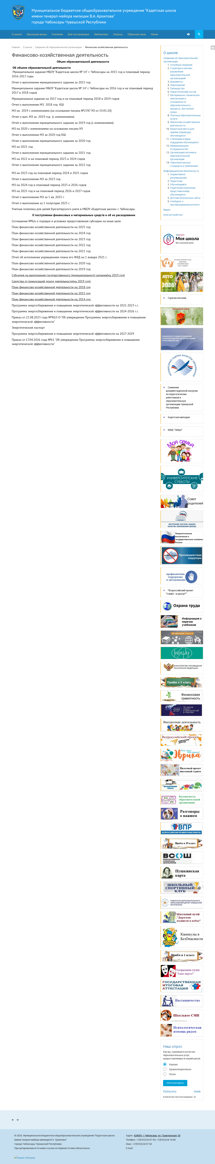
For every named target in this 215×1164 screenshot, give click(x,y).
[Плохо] (165, 1074)
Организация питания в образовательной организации (183, 156)
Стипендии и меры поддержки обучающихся (184, 140)
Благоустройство (173, 214)
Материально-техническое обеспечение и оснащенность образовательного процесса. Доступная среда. (185, 103)
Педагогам (176, 181)
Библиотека (101, 34)
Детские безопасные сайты (185, 197)
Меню (154, 34)
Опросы (118, 34)
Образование (177, 85)
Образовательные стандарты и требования (184, 164)
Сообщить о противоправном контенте (185, 203)
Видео (166, 209)
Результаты (169, 1091)
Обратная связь (137, 34)
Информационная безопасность (181, 170)
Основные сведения (181, 64)
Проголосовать (175, 1083)
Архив (197, 1091)
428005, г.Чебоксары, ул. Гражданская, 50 (157, 1135)
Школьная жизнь (37, 34)
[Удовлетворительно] (165, 1069)
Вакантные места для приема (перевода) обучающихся (182, 132)
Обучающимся (178, 184)
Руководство (177, 88)
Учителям (57, 34)
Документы (176, 81)
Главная (16, 47)
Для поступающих (78, 34)
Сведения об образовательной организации (58, 47)
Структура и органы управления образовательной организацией (181, 73)
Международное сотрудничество (179, 147)
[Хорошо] (165, 1064)
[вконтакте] (213, 47)
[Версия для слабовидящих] (191, 34)
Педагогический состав (183, 91)
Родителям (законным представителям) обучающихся (182, 191)
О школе (17, 34)
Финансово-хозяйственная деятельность (185, 123)
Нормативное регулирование (178, 176)
